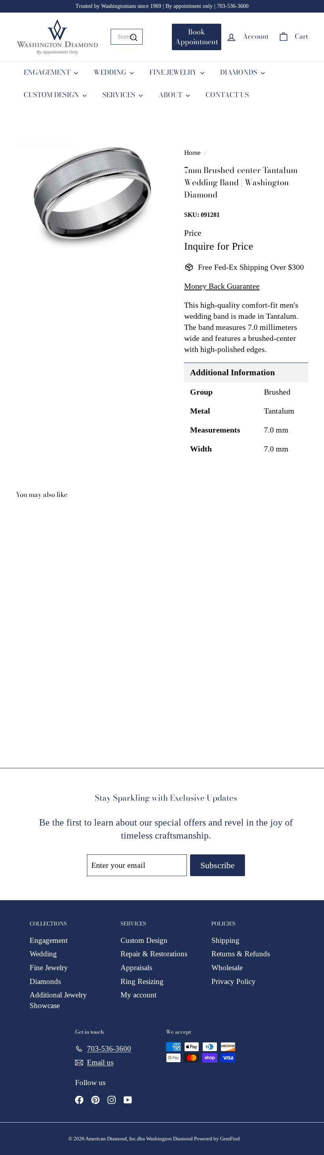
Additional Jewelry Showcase (58, 1000)
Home (193, 152)
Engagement (49, 940)
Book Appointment (196, 36)
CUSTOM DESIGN (52, 95)
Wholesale (227, 967)
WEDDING (111, 72)
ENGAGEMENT (48, 72)
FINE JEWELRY (173, 72)
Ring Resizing (142, 981)
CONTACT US (227, 95)
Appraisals (136, 967)
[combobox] (127, 37)
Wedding (43, 954)
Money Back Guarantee (222, 286)
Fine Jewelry (49, 967)
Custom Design (144, 940)
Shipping (225, 940)
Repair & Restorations (154, 954)
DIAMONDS (239, 72)
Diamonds (45, 981)
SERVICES (119, 95)
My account (138, 995)
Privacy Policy (233, 981)
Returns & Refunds (240, 954)
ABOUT (171, 95)
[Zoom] (87, 197)
